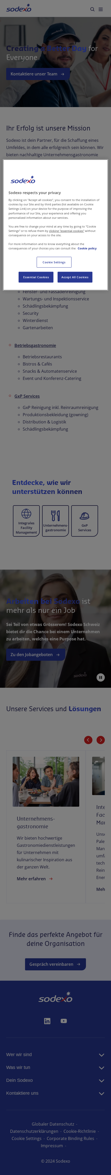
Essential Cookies (36, 277)
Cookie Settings (54, 262)
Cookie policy (87, 248)
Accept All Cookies (74, 277)
